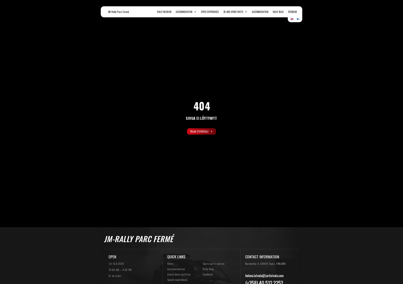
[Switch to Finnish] (298, 19)
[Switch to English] (292, 19)
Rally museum (164, 12)
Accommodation (184, 12)
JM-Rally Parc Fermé (118, 12)
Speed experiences (210, 12)
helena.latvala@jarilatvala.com (264, 275)
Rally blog (278, 12)
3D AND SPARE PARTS (233, 12)
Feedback (292, 12)
